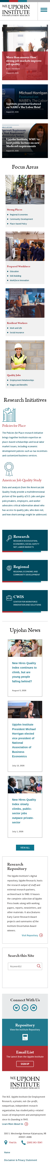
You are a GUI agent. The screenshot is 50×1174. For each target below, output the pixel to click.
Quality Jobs (14, 375)
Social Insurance (17, 332)
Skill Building (15, 276)
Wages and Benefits (19, 384)
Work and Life (16, 328)
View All (25, 847)
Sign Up (25, 1063)
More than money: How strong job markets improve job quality (24, 60)
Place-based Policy (18, 223)
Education (14, 271)
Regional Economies (19, 214)
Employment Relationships (22, 380)
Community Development (21, 219)
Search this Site (21, 955)
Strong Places (14, 210)
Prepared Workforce (18, 266)
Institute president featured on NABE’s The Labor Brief (23, 105)
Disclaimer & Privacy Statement (20, 1160)
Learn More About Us (12, 1123)
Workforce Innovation (19, 280)
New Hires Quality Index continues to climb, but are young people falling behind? (24, 672)
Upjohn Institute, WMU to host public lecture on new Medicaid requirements (23, 142)
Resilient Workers (17, 323)
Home (7, 1152)
